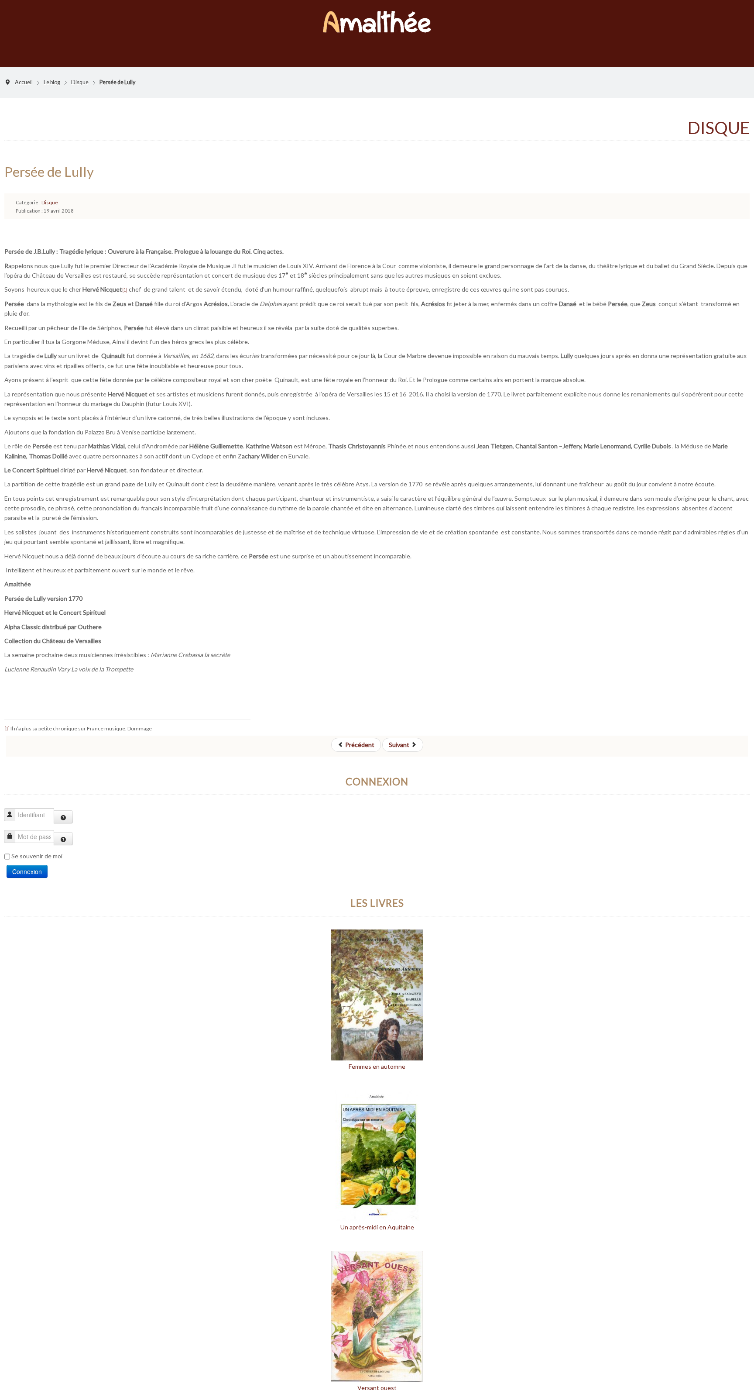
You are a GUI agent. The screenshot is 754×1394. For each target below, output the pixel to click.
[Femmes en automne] (377, 985)
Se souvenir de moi (36, 847)
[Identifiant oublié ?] (63, 808)
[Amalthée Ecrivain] (377, 17)
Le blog (52, 73)
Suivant (400, 736)
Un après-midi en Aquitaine (377, 1218)
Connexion (27, 862)
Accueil (24, 73)
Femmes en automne (377, 1057)
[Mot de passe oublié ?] (63, 829)
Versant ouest (377, 1379)
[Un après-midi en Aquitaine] (377, 1146)
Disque (80, 73)
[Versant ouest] (377, 1306)
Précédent (359, 736)
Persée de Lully (49, 163)
